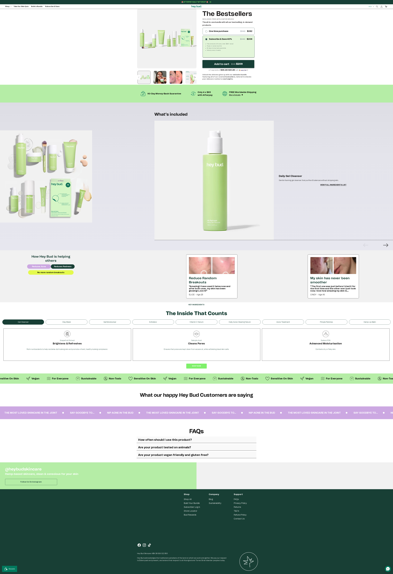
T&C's (236, 511)
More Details (235, 95)
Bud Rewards (190, 515)
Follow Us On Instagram (31, 482)
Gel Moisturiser (109, 322)
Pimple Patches (326, 322)
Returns (237, 507)
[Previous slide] (365, 245)
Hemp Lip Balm (370, 322)
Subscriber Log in (192, 507)
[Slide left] (138, 77)
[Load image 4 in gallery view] (191, 77)
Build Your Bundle (192, 503)
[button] (8, 6)
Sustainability (215, 503)
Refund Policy (240, 515)
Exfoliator (153, 322)
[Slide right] (194, 77)
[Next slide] (385, 245)
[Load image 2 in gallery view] (160, 77)
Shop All (187, 499)
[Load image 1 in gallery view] (144, 77)
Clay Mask (66, 322)
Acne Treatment (283, 322)
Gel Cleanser (23, 322)
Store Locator (190, 511)
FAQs (236, 499)
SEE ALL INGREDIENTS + (196, 370)
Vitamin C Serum (196, 322)
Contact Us (239, 518)
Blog (211, 499)
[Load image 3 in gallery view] (175, 77)
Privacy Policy (240, 503)
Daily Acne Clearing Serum (240, 322)
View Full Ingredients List (333, 185)
